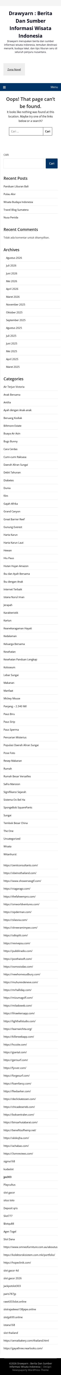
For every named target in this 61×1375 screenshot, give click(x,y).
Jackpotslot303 (12, 1286)
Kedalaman (10, 636)
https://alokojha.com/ (16, 1138)
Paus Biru (9, 714)
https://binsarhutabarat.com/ (21, 1122)
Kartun (7, 620)
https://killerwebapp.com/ (19, 1036)
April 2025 (12, 359)
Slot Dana (9, 1239)
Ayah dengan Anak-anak (18, 410)
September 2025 (16, 320)
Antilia (7, 402)
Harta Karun (11, 534)
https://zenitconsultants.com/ (21, 865)
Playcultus (9, 1184)
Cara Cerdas (10, 449)
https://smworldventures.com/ (21, 904)
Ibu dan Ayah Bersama (17, 573)
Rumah (8, 768)
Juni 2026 (11, 273)
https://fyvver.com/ (15, 1068)
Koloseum (9, 667)
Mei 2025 (11, 351)
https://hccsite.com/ (15, 1044)
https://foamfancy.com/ (17, 1083)
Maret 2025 (13, 366)
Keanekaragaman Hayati (18, 628)
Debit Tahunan (12, 472)
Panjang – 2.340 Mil (15, 706)
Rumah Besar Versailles (17, 776)
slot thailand (11, 1332)
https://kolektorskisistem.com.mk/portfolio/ (29, 1255)
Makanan (9, 682)
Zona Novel (14, 69)
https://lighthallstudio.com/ (20, 1021)
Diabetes (9, 480)
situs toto (9, 1200)
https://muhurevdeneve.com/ (21, 982)
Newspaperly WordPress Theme (30, 1370)
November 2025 (15, 304)
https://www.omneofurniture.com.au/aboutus (30, 1247)
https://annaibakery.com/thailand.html (26, 1340)
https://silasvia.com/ (15, 920)
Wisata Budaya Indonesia (18, 202)
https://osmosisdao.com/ (18, 966)
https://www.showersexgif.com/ (22, 881)
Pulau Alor (10, 194)
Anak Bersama (12, 394)
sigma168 (9, 1161)
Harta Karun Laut (13, 542)
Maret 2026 (13, 296)
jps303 (8, 1177)
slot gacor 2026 (13, 1278)
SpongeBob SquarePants (18, 807)
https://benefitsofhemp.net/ (20, 1130)
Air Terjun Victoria (14, 386)
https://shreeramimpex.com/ (20, 927)
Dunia (7, 488)
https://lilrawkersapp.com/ (19, 1013)
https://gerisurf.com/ (16, 1060)
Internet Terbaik (13, 589)
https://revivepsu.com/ (17, 943)
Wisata (7, 846)
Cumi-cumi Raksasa (15, 457)
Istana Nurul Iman (14, 597)
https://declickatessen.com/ (20, 1099)
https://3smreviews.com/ (18, 1153)
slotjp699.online (13, 1317)
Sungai (7, 815)
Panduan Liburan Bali (16, 186)
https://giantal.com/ (15, 1052)
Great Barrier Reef (14, 519)
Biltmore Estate (12, 425)
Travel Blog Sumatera (16, 209)
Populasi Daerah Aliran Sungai (21, 745)
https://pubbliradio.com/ (18, 951)
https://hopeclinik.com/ (17, 1262)
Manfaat (8, 690)
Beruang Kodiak (13, 418)
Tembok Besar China (16, 823)
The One (8, 831)
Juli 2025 (11, 335)
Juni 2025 (11, 343)
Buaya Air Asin (12, 433)
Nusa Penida (11, 217)
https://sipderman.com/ (18, 912)
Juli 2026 (11, 265)
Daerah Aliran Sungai (16, 464)
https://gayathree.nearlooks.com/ (23, 1348)
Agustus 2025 (14, 327)
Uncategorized (12, 838)
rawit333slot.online (15, 1301)
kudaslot (9, 1169)
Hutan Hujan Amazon (16, 566)
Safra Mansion (12, 784)
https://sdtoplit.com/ (16, 935)
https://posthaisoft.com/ (18, 959)
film (6, 495)
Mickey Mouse (12, 698)
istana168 (9, 1325)
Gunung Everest (13, 527)
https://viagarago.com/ (17, 888)
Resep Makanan (13, 760)
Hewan (8, 550)
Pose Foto (9, 753)
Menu (54, 87)
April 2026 (12, 289)
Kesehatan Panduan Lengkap (20, 659)
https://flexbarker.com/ (17, 1091)
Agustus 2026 (14, 257)
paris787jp (10, 1294)
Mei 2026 (11, 281)
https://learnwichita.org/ (18, 1029)
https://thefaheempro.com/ (20, 896)
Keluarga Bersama (14, 644)
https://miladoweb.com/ (18, 1005)
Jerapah (8, 605)
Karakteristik (11, 612)
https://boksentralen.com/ (19, 1114)
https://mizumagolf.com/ (18, 997)
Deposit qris (11, 1208)
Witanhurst (10, 854)
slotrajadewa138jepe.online (20, 1309)
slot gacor (9, 1192)
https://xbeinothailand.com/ (20, 873)
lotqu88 (9, 1223)
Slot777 (8, 1216)
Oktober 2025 (14, 312)
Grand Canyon (12, 511)
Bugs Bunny (11, 441)
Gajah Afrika (11, 503)
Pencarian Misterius (15, 737)
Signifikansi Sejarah (15, 792)
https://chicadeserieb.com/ (19, 1107)
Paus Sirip (9, 721)
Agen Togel (10, 1231)
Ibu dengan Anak (13, 581)
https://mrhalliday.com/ (18, 990)
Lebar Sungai (11, 675)
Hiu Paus (9, 558)
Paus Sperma (11, 729)
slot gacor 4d (11, 1270)
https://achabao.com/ (16, 1145)
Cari (6, 154)
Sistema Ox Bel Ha (14, 799)
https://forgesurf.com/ (17, 1075)
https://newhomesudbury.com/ (22, 974)
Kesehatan (10, 651)
